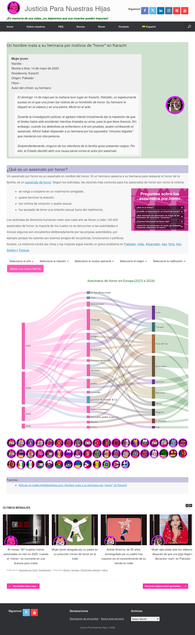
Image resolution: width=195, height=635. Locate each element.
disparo (66, 569)
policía (105, 569)
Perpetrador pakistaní (91, 569)
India (140, 244)
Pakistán (130, 244)
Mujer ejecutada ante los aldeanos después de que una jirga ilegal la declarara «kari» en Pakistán (173, 553)
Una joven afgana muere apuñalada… (165, 586)
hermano (75, 569)
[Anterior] (187, 505)
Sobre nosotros (36, 26)
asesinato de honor (38, 182)
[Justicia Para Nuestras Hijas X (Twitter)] (152, 10)
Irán (178, 244)
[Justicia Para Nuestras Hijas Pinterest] (176, 10)
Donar (101, 26)
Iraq (164, 244)
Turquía (24, 250)
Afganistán (153, 244)
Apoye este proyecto (112, 618)
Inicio (10, 26)
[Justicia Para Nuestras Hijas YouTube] (184, 10)
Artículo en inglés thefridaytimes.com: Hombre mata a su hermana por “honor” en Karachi (73, 485)
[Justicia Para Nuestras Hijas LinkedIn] (160, 10)
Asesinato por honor (28, 569)
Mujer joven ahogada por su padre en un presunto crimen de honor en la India (75, 553)
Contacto (123, 26)
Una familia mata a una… (23, 586)
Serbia (11, 250)
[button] (189, 26)
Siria (171, 244)
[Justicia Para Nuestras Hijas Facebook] (144, 10)
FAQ (60, 26)
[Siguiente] (190, 505)
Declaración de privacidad (84, 618)
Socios (81, 26)
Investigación (45, 569)
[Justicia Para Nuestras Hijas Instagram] (168, 10)
